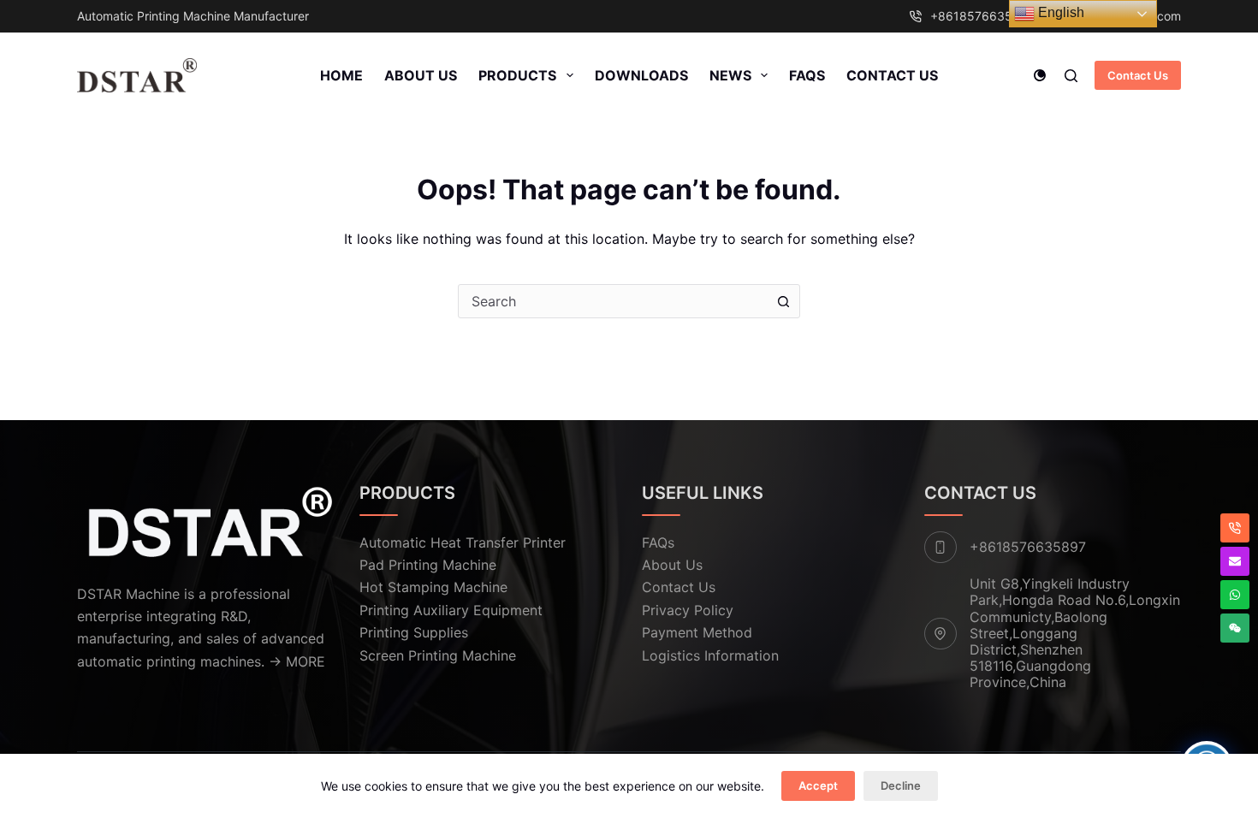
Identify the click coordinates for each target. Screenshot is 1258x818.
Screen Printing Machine (437, 655)
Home (341, 75)
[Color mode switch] (1039, 75)
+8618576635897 (982, 16)
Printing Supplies (413, 632)
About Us (420, 75)
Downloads (641, 75)
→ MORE (297, 661)
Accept (818, 785)
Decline (901, 785)
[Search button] (783, 301)
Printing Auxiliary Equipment (451, 610)
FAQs (807, 75)
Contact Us (892, 75)
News (730, 75)
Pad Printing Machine (427, 564)
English (1059, 12)
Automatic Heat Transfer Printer (462, 542)
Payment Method (697, 632)
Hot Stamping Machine (433, 587)
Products (517, 75)
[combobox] (613, 301)
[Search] (1071, 75)
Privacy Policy (687, 610)
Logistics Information (710, 655)
